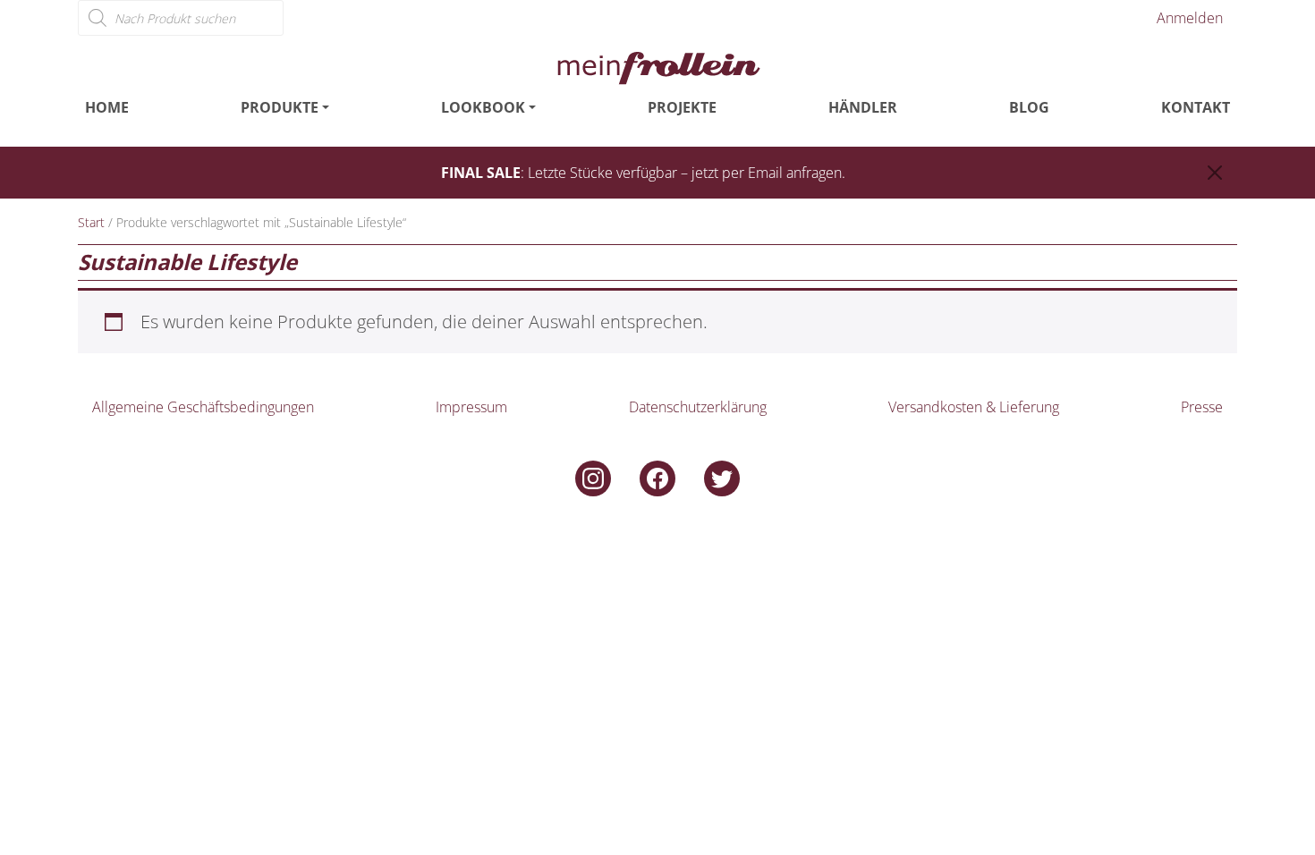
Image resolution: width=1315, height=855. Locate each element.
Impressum (471, 407)
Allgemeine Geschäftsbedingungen (203, 407)
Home (107, 107)
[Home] (657, 66)
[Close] (1214, 173)
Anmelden (1190, 18)
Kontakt (1195, 107)
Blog (1029, 107)
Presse (1202, 407)
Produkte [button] (279, 107)
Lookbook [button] (483, 107)
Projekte (682, 107)
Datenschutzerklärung (698, 407)
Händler (862, 107)
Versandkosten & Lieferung (973, 407)
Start (91, 222)
